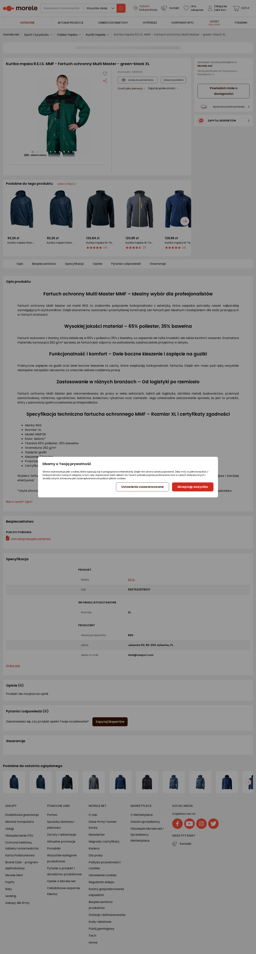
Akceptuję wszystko (192, 487)
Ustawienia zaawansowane (142, 487)
